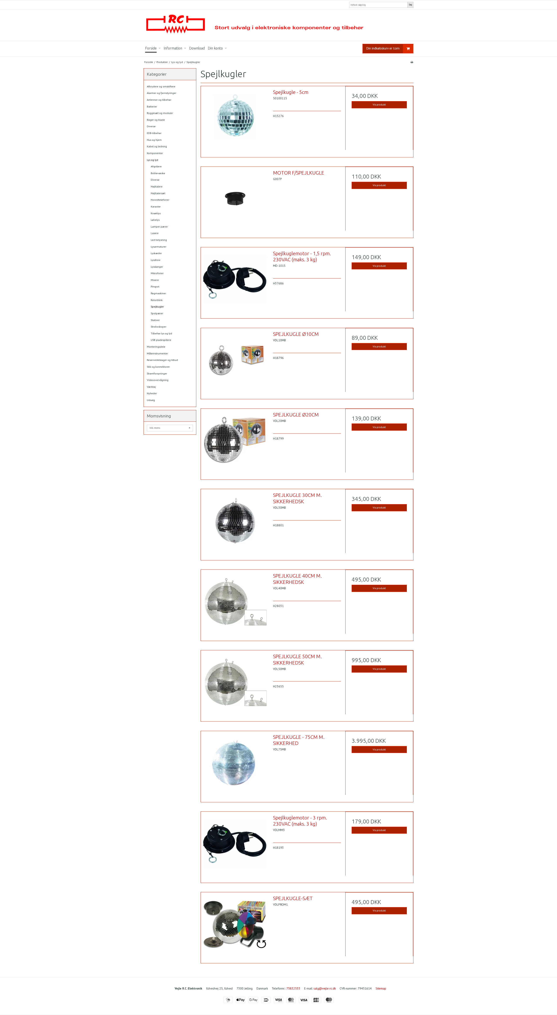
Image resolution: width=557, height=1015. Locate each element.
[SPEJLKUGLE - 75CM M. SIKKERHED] (235, 765)
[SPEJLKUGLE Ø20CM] (235, 443)
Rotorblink (157, 300)
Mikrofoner (157, 273)
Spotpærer (157, 313)
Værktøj (151, 386)
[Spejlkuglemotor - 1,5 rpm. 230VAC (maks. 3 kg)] (235, 281)
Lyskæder (156, 253)
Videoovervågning (157, 380)
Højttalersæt (158, 193)
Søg (410, 4)
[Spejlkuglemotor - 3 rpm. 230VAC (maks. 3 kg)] (235, 846)
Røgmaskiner (158, 293)
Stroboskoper (158, 326)
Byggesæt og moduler (160, 113)
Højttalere (157, 186)
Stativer (155, 320)
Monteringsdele (156, 346)
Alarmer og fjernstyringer (161, 93)
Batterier (152, 106)
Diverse (151, 126)
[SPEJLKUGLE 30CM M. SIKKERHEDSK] (235, 523)
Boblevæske (158, 173)
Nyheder (152, 393)
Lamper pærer (159, 226)
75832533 (293, 988)
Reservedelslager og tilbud (162, 360)
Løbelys (155, 219)
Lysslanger (157, 266)
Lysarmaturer (158, 246)
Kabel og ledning (157, 146)
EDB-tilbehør (154, 133)
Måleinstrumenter (157, 353)
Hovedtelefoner (160, 199)
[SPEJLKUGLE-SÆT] (235, 926)
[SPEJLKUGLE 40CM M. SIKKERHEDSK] (235, 604)
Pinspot (155, 286)
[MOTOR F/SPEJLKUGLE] (235, 201)
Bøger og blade (156, 119)
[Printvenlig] (411, 62)
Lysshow (155, 260)
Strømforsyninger (157, 373)
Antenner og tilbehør (159, 99)
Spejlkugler (157, 306)
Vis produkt (379, 104)
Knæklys (156, 213)
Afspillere (156, 166)
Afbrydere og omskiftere (161, 86)
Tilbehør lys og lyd (161, 333)
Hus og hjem (154, 139)
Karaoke (156, 206)
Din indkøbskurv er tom (382, 48)
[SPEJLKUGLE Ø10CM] (235, 362)
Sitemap (381, 988)
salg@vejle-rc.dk (325, 988)
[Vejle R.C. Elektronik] (278, 25)
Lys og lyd (152, 160)
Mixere (155, 280)
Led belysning (159, 239)
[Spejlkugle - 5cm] (235, 120)
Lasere (155, 233)
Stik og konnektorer (158, 366)
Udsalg (151, 400)
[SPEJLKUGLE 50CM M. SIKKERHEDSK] (235, 684)
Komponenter (155, 153)
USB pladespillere (161, 340)
